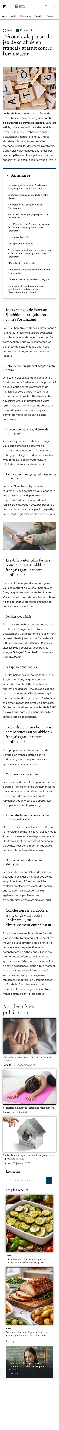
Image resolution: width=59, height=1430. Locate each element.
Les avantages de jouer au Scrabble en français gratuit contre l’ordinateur (27, 187)
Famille (7, 1064)
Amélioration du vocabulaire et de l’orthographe (25, 206)
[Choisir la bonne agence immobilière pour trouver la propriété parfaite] (29, 1134)
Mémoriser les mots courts (21, 263)
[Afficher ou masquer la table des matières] (41, 175)
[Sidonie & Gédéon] (21, 6)
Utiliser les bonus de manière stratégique (28, 279)
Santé (6, 1112)
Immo (6, 1163)
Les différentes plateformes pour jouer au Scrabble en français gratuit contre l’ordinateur (29, 227)
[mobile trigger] (5, 6)
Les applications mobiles (20, 243)
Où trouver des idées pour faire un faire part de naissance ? (28, 1058)
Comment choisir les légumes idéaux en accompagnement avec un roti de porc (27, 1333)
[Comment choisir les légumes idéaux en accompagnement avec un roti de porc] (29, 1296)
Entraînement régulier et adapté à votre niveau (28, 196)
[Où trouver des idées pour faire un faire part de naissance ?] (29, 1036)
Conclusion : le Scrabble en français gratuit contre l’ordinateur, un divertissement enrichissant (26, 289)
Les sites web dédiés (18, 237)
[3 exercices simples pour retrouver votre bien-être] (29, 1087)
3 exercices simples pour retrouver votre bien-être (29, 1107)
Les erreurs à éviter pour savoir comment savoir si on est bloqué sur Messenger (27, 1366)
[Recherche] (46, 6)
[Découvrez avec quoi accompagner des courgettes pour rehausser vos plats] (29, 1223)
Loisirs (8, 1255)
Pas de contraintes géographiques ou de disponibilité (28, 216)
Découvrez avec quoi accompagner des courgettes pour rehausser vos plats (26, 1261)
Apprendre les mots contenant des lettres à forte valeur (29, 271)
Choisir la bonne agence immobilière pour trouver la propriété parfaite (29, 1156)
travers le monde (33, 122)
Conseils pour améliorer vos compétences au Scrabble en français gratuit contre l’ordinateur (29, 253)
